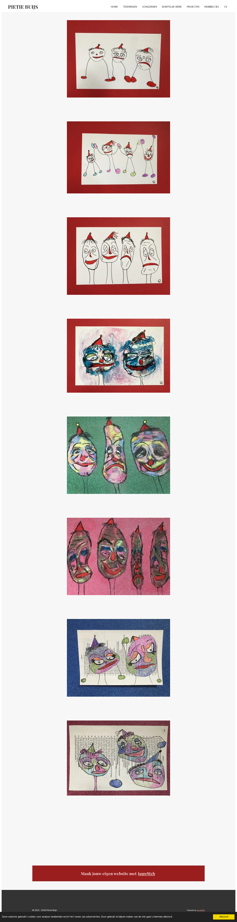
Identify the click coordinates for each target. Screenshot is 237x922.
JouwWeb (146, 873)
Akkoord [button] (223, 917)
